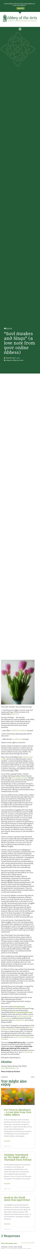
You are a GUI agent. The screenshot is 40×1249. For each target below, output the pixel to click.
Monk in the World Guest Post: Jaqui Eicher (17, 1198)
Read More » (7, 1141)
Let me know (27, 1052)
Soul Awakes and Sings (19, 778)
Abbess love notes (18, 360)
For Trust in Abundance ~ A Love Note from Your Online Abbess (17, 1112)
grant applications (18, 1020)
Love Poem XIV (17, 739)
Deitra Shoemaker (7, 1243)
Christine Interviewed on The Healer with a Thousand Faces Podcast (17, 1157)
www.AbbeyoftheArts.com (10, 1068)
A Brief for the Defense (18, 730)
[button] (20, 29)
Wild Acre (15, 714)
